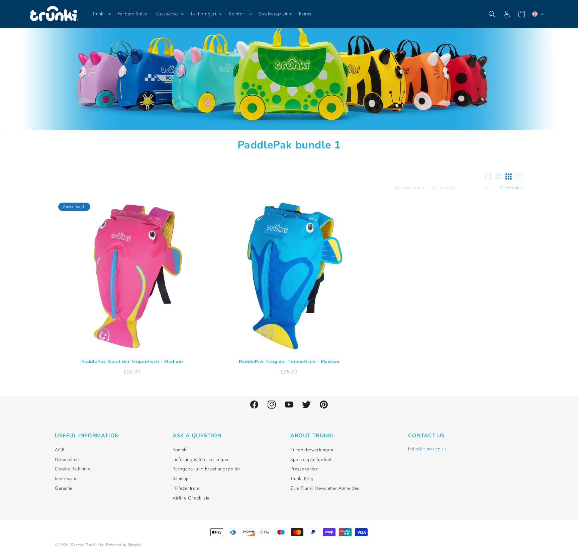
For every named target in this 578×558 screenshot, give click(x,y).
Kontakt (180, 449)
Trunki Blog (302, 478)
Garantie (64, 488)
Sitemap (181, 478)
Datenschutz (67, 459)
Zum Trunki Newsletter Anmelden (325, 488)
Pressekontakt (304, 468)
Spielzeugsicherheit (310, 459)
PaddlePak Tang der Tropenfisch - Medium (289, 361)
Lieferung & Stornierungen (200, 459)
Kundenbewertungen (311, 449)
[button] (101, 13)
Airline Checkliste (191, 497)
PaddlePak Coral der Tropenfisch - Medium (132, 361)
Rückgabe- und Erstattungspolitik (206, 468)
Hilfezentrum (186, 488)
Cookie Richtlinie (72, 468)
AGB (60, 449)
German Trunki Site (88, 544)
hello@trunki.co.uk (427, 448)
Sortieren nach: (409, 187)
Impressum (66, 478)
